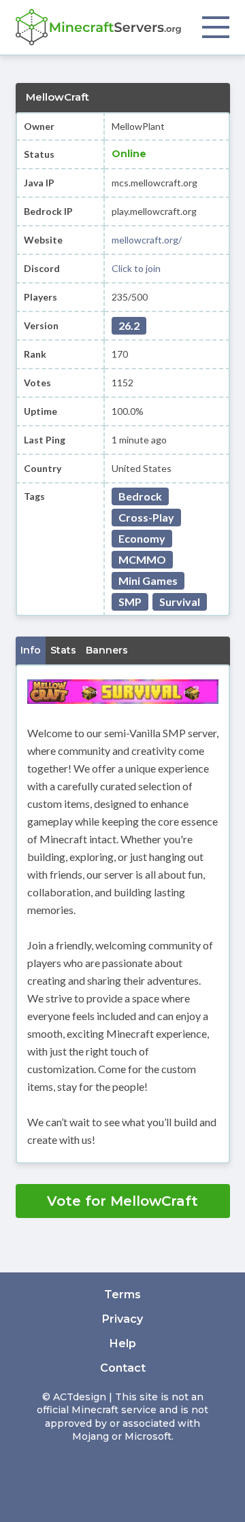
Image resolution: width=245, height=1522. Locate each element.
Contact (123, 1368)
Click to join (136, 268)
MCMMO (142, 559)
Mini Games (148, 580)
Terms (122, 1294)
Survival (179, 601)
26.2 (129, 325)
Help (123, 1343)
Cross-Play (146, 517)
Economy (141, 538)
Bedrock (140, 496)
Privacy (122, 1319)
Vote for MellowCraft (122, 1201)
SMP (130, 601)
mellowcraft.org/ (147, 240)
